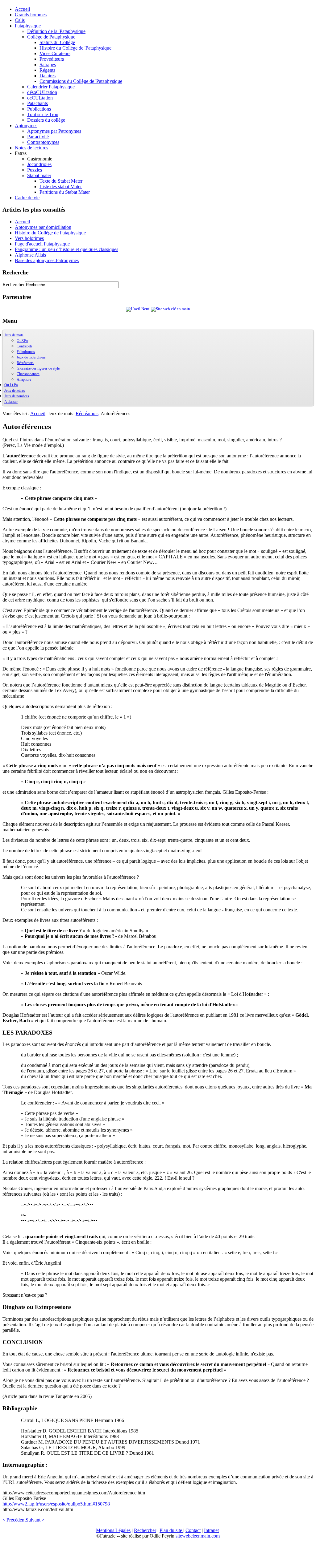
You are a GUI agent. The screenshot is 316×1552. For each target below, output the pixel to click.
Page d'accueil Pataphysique (42, 243)
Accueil (22, 9)
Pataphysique (28, 25)
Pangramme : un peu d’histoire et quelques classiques (66, 249)
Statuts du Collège (57, 42)
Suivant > (35, 1519)
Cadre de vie (27, 197)
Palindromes (26, 352)
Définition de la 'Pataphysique (56, 31)
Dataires (48, 75)
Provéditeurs (52, 59)
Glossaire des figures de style (38, 368)
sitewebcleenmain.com (198, 1535)
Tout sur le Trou (42, 114)
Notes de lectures (31, 147)
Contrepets (24, 346)
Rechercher (13, 284)
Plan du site (171, 1530)
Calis (20, 20)
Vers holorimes (29, 238)
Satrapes (48, 64)
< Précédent (14, 1519)
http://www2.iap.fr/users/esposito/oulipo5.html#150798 (56, 1503)
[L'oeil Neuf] (138, 309)
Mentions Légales (113, 1530)
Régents (47, 70)
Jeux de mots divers (31, 357)
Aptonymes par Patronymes (54, 131)
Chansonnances (28, 374)
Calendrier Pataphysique (51, 86)
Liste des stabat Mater (61, 186)
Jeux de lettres (14, 390)
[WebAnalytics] (14, 1546)
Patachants (37, 103)
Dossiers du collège (46, 120)
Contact (193, 1530)
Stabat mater (39, 175)
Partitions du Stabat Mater (65, 192)
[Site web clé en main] (170, 309)
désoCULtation (42, 92)
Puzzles (34, 169)
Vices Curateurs (55, 53)
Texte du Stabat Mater (61, 181)
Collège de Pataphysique (51, 36)
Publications (39, 108)
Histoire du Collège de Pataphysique (50, 232)
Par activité (38, 136)
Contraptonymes (43, 142)
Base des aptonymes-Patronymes (47, 260)
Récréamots (25, 363)
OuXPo (22, 340)
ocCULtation (40, 97)
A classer (11, 401)
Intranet (211, 1530)
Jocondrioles (39, 164)
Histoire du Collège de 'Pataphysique (75, 48)
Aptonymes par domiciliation (43, 227)
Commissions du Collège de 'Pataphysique (81, 81)
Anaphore (24, 379)
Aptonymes (26, 125)
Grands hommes (31, 14)
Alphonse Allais (30, 254)
